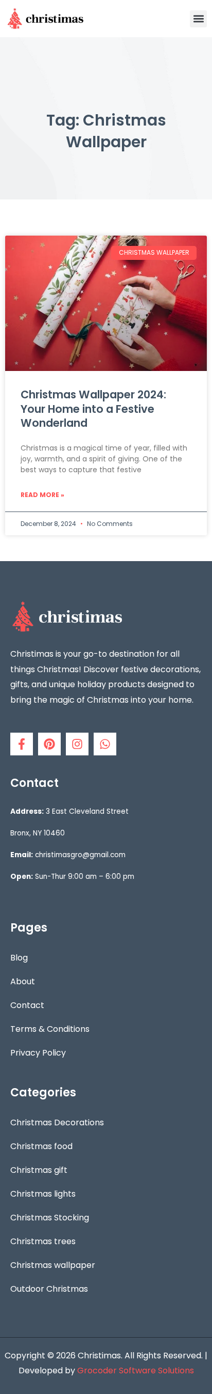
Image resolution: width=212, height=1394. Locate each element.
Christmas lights (43, 1194)
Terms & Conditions (50, 1029)
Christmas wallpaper (52, 1265)
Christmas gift (38, 1170)
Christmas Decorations (57, 1122)
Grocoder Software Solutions (135, 1370)
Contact (27, 1005)
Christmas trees (43, 1241)
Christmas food (41, 1146)
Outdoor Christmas (49, 1289)
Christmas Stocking (49, 1217)
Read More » (42, 494)
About (22, 981)
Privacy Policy (38, 1053)
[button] (198, 18)
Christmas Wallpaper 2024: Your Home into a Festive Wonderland (93, 408)
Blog (19, 958)
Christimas (99, 1355)
